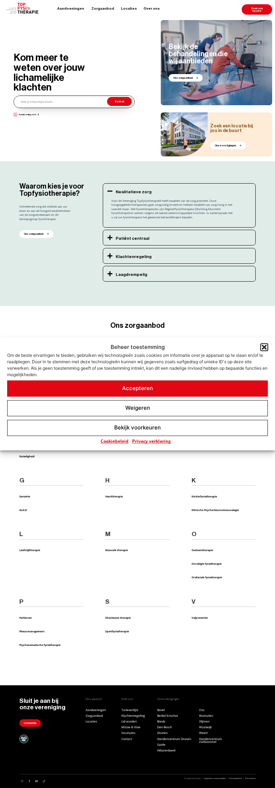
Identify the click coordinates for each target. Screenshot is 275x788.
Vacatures (128, 732)
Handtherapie (114, 496)
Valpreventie (200, 617)
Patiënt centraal (132, 238)
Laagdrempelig (131, 275)
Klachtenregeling (133, 257)
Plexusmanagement (31, 631)
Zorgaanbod (102, 8)
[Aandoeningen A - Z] (15, 114)
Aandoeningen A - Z (29, 114)
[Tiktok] (44, 781)
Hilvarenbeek (166, 750)
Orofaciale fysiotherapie (207, 577)
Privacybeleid (235, 778)
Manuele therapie (116, 550)
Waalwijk (205, 727)
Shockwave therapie (118, 617)
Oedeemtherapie (202, 550)
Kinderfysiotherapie (204, 496)
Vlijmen (204, 721)
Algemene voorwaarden (215, 778)
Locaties (129, 8)
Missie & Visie (130, 727)
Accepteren (137, 388)
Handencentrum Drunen (174, 739)
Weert (203, 732)
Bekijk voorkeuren (137, 427)
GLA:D (23, 510)
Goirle (161, 744)
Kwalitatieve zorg (133, 192)
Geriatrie (24, 496)
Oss (201, 710)
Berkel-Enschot (167, 715)
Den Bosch (164, 727)
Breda (161, 721)
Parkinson (25, 617)
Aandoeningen (70, 8)
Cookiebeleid (115, 441)
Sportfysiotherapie (117, 631)
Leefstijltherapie (29, 550)
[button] (264, 347)
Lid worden (129, 721)
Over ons (152, 8)
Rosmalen (206, 715)
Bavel (161, 710)
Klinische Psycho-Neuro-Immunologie (215, 510)
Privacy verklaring (151, 441)
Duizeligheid (27, 456)
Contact (126, 739)
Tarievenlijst (129, 710)
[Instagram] (22, 781)
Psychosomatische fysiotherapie (40, 645)
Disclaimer (250, 778)
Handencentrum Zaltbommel (210, 741)
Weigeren (137, 407)
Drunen (162, 732)
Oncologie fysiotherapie (207, 563)
